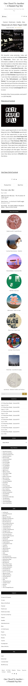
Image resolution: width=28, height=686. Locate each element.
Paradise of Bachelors (7, 567)
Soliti (4, 579)
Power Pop (3, 634)
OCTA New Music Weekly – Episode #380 (10, 415)
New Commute (6, 478)
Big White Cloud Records (8, 518)
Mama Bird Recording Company (10, 557)
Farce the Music (6, 464)
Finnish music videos (5, 611)
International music (5, 623)
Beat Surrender (6, 457)
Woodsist (5, 584)
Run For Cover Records (8, 571)
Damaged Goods (6, 531)
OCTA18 (8, 670)
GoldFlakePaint (6, 467)
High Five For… (6, 470)
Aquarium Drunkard (7, 456)
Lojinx (4, 553)
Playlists (14, 670)
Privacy (18, 670)
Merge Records (6, 560)
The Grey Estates (6, 499)
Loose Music (5, 554)
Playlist (2, 632)
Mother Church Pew (7, 476)
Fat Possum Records (7, 534)
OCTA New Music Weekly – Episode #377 (10, 427)
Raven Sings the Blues (7, 487)
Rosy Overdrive (6, 489)
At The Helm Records (7, 513)
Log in (2, 656)
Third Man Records (7, 581)
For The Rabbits (6, 465)
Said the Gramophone (7, 492)
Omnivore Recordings (7, 565)
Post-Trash (5, 484)
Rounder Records (6, 570)
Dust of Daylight (6, 462)
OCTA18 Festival (5, 629)
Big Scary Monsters (7, 517)
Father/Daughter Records (8, 535)
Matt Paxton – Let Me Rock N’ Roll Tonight (12, 201)
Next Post (20, 185)
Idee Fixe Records (6, 548)
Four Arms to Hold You (6, 614)
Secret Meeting (6, 493)
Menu (4, 16)
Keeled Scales (6, 549)
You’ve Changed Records (8, 587)
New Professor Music (7, 564)
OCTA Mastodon (6, 479)
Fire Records (5, 538)
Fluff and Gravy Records (8, 540)
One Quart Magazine (7, 481)
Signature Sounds (6, 573)
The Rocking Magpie (7, 501)
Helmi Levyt (5, 546)
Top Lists (24, 670)
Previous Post (7, 185)
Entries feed (3, 658)
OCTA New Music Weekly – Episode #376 (10, 431)
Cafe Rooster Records (7, 524)
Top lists (3, 640)
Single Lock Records (7, 574)
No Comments (18, 27)
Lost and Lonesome (7, 556)
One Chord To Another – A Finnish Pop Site (14, 4)
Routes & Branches (7, 490)
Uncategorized (4, 643)
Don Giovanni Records (7, 532)
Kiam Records (6, 551)
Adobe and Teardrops (7, 453)
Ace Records (5, 512)
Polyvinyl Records (6, 568)
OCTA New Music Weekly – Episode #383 (10, 403)
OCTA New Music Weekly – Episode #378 (10, 423)
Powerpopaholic (6, 485)
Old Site (9, 672)
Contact (4, 672)
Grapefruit (5, 545)
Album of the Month (5, 603)
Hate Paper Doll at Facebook (9, 172)
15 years (3, 600)
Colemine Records (7, 528)
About (3, 670)
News (23, 22)
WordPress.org (4, 664)
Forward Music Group (7, 543)
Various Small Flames (7, 503)
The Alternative (6, 498)
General (3, 617)
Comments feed (4, 661)
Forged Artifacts (6, 542)
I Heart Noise (5, 474)
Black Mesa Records (7, 520)
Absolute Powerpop (7, 451)
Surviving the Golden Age (8, 496)
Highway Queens (6, 471)
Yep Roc (4, 585)
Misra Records (6, 562)
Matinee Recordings (7, 559)
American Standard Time (8, 454)
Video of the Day (5, 646)
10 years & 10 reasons (6, 597)
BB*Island (5, 515)
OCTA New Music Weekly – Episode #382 (10, 407)
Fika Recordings (6, 537)
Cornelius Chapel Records (8, 529)
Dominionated (6, 460)
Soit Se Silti (5, 578)
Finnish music (12, 22)
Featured (5, 22)
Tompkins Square (6, 582)
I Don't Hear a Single (7, 473)
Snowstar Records (7, 576)
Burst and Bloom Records (8, 523)
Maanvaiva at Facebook (8, 101)
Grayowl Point (6, 468)
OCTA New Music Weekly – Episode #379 (10, 419)
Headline (19, 22)
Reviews (3, 637)
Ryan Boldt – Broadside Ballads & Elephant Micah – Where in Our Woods (12, 206)
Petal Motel (5, 482)
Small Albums (5, 495)
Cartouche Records (7, 526)
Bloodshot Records (7, 521)
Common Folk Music (7, 459)
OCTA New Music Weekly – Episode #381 (10, 411)
